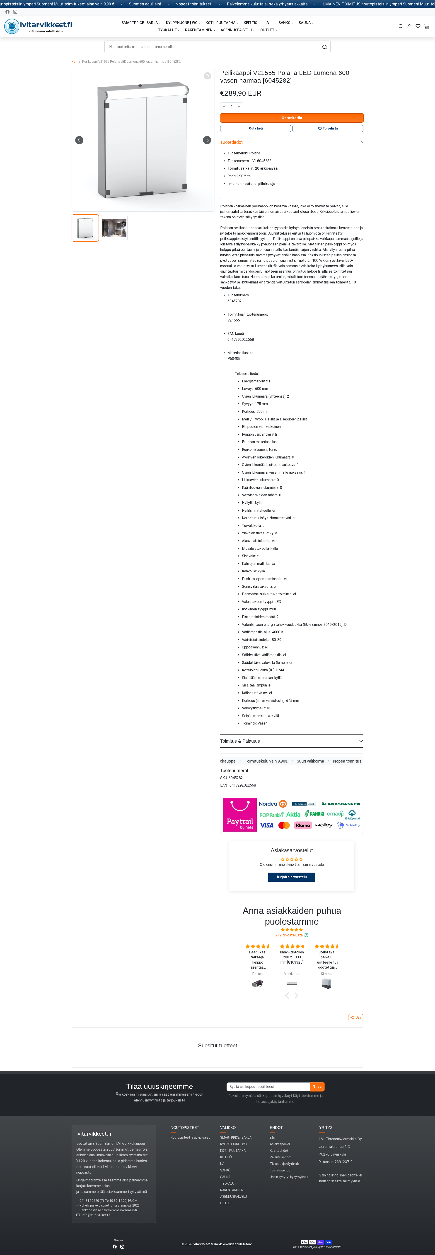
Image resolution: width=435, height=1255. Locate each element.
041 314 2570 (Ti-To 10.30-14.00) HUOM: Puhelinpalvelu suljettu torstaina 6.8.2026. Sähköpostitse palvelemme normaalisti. (110, 1205)
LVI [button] (268, 23)
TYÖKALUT (228, 1183)
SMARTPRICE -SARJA (235, 1137)
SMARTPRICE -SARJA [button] (139, 23)
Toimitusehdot (281, 1170)
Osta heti (256, 128)
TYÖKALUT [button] (167, 30)
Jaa (358, 1017)
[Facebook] (7, 12)
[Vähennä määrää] (224, 106)
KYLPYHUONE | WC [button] (182, 23)
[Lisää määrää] (239, 106)
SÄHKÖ (225, 1170)
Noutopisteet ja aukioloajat (190, 1137)
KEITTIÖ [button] (250, 23)
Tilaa (317, 1087)
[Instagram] (15, 12)
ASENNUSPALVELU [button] (236, 30)
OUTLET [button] (267, 30)
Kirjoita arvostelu (292, 877)
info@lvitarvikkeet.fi (96, 1215)
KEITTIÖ (226, 1157)
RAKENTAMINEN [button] (199, 30)
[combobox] (217, 47)
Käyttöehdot (279, 1150)
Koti (74, 61)
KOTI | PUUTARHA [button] (221, 23)
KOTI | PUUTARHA (233, 1150)
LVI (222, 1164)
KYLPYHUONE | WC (233, 1144)
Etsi (273, 1137)
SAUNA (225, 1177)
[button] (400, 26)
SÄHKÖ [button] (284, 23)
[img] (291, 930)
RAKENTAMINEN (231, 1190)
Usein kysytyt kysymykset (289, 1177)
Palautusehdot (281, 1157)
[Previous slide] (9, 1057)
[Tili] (409, 26)
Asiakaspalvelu (281, 1144)
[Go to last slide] (79, 140)
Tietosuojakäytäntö (284, 1164)
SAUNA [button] (305, 23)
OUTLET (226, 1203)
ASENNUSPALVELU (233, 1196)
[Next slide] (207, 140)
